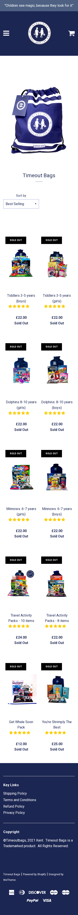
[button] (19, 306)
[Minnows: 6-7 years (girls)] (21, 477)
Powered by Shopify (34, 874)
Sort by (21, 196)
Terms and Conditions (19, 800)
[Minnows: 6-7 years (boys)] (57, 477)
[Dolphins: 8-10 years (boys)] (57, 370)
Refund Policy (13, 806)
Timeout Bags (11, 874)
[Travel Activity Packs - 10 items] (21, 583)
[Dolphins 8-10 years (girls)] (21, 370)
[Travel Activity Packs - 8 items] (57, 583)
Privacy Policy (14, 813)
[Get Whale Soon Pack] (21, 690)
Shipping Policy (15, 793)
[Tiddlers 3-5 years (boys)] (21, 264)
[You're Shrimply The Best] (57, 690)
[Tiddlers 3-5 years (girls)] (57, 264)
